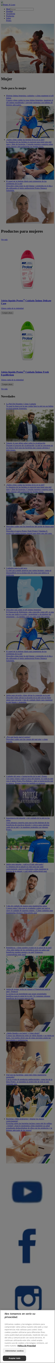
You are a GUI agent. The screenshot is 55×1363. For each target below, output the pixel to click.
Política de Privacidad (27, 1345)
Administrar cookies (14, 1351)
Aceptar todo (14, 1358)
